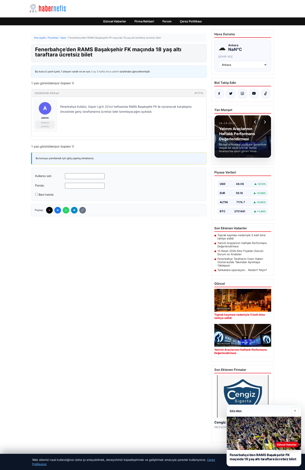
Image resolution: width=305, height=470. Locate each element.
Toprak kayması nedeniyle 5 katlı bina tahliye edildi (241, 236)
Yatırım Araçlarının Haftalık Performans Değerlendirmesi (242, 244)
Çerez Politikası (191, 21)
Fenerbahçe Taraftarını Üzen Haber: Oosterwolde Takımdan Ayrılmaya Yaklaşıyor (240, 262)
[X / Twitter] (230, 93)
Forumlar (53, 37)
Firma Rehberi (144, 21)
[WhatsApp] (66, 210)
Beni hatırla (46, 194)
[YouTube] (254, 93)
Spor (63, 37)
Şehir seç (225, 56)
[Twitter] (49, 210)
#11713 (199, 93)
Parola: (39, 185)
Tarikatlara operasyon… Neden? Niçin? (242, 270)
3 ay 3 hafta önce (101, 71)
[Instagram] (242, 93)
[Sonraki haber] (264, 122)
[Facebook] (57, 210)
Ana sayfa (40, 37)
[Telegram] (74, 210)
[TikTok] (265, 93)
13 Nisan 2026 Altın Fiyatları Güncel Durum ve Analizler (240, 252)
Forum (167, 21)
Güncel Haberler (114, 21)
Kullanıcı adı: (43, 176)
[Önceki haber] (255, 122)
